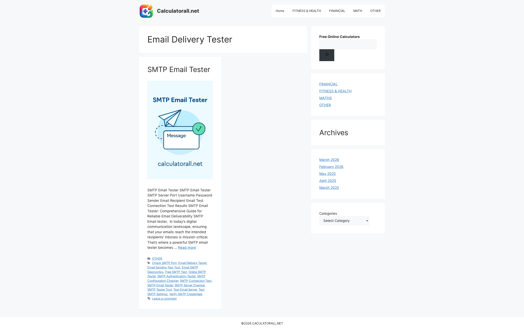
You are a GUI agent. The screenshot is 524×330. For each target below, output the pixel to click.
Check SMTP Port (164, 263)
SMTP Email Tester (178, 69)
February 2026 (331, 167)
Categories (328, 213)
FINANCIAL (337, 11)
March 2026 (329, 160)
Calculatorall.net (178, 11)
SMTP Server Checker (190, 285)
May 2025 (327, 174)
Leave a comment (164, 298)
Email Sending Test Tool (163, 267)
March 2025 (329, 188)
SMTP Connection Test (195, 280)
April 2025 (327, 181)
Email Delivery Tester (192, 263)
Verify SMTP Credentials (185, 294)
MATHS (325, 98)
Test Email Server (185, 289)
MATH (357, 11)
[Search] (326, 55)
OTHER (375, 11)
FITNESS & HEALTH (306, 11)
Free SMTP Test (176, 272)
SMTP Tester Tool (159, 289)
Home (280, 11)
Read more (187, 248)
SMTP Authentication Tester (176, 276)
